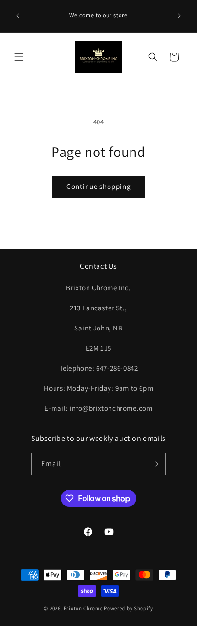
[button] (19, 56)
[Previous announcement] (17, 15)
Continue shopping (98, 186)
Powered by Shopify (128, 608)
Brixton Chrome (83, 608)
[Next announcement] (179, 15)
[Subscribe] (154, 464)
